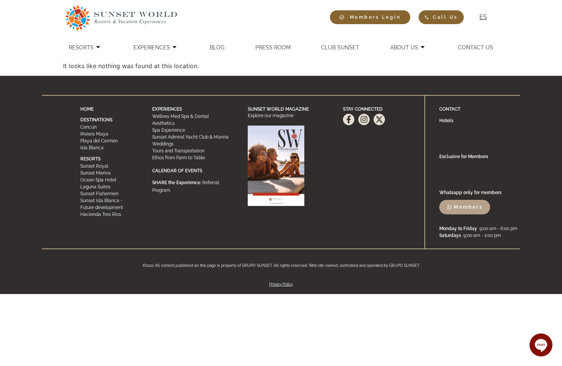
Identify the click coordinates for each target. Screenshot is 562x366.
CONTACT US (475, 47)
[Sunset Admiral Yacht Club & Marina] (192, 137)
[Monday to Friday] (479, 228)
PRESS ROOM (273, 47)
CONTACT (449, 109)
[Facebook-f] (348, 119)
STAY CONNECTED (363, 109)
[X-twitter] (379, 119)
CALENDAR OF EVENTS (177, 170)
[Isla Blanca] (109, 147)
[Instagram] (364, 119)
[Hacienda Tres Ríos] (109, 214)
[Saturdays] (479, 235)
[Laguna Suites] (109, 186)
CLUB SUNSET (340, 47)
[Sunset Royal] (109, 166)
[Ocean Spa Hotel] (109, 179)
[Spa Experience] (192, 130)
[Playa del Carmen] (109, 140)
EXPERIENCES (151, 47)
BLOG (217, 47)
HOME (87, 109)
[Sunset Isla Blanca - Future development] (109, 204)
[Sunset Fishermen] (109, 193)
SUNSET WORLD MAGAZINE (278, 109)
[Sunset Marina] (109, 173)
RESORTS (81, 47)
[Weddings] (192, 144)
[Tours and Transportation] (192, 150)
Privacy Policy (281, 284)
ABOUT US (404, 47)
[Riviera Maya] (109, 134)
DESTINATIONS (96, 120)
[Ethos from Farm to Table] (192, 157)
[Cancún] (109, 127)
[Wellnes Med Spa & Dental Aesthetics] (192, 120)
